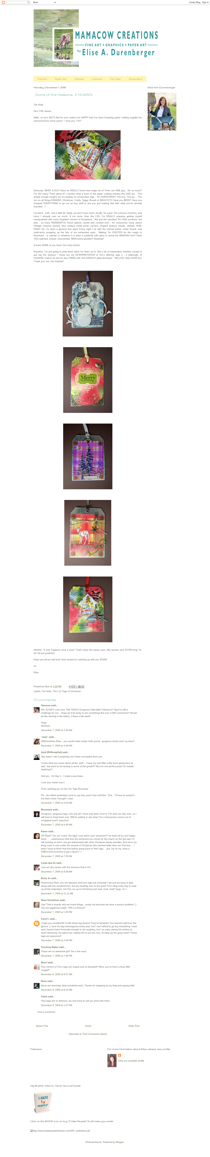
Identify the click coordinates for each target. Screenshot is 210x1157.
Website (79, 79)
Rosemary (46, 809)
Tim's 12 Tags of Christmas (67, 691)
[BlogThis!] (73, 686)
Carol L (45, 918)
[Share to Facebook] (79, 686)
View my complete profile (131, 1060)
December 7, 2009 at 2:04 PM (56, 940)
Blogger (120, 1142)
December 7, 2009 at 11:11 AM (57, 893)
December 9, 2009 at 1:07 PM (56, 1005)
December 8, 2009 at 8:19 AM (56, 989)
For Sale (115, 79)
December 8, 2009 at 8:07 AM (56, 974)
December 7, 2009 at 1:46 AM (56, 730)
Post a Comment (46, 1012)
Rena (44, 981)
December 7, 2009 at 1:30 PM (56, 912)
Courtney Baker (49, 947)
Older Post (133, 1026)
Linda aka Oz (48, 863)
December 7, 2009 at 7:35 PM (56, 955)
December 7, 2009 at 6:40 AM (56, 824)
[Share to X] (76, 686)
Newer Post (42, 1026)
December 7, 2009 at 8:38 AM (56, 871)
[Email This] (70, 686)
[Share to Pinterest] (82, 686)
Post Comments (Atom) (95, 1034)
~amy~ (44, 737)
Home (88, 1026)
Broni (44, 962)
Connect (97, 79)
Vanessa (45, 705)
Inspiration (135, 79)
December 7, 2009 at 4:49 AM (56, 745)
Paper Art (60, 79)
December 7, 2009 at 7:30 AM (56, 856)
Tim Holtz (47, 691)
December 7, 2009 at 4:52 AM (56, 802)
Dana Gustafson (50, 900)
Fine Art (42, 79)
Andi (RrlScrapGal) (51, 752)
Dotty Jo (46, 878)
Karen (44, 831)
